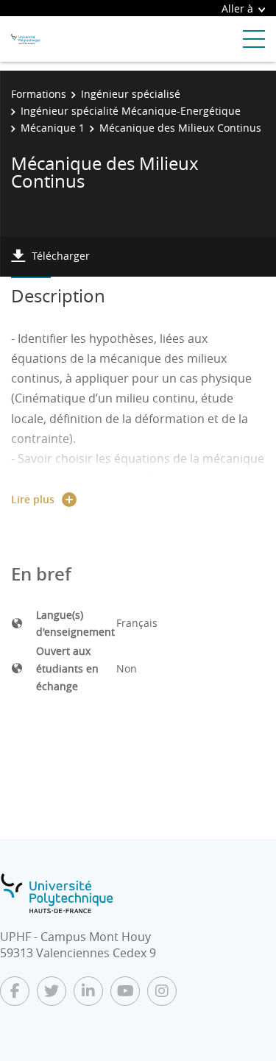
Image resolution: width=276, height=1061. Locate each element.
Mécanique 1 (53, 128)
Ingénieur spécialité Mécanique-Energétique (131, 111)
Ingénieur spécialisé (130, 94)
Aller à (237, 8)
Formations (38, 94)
